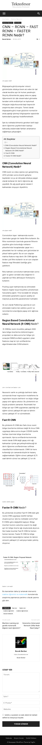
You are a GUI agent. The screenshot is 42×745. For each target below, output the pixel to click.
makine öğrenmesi (22, 611)
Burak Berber (6, 39)
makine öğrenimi (8, 611)
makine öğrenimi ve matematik (15, 594)
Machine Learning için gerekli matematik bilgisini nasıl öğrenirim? (11, 625)
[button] (4, 13)
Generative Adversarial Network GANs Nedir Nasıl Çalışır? (31, 625)
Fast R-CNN (9, 153)
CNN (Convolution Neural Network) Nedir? (21, 145)
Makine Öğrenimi (16, 19)
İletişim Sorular (19, 738)
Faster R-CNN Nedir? (13, 156)
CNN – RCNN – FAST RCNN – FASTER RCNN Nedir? (20, 31)
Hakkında (9, 738)
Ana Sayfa (5, 19)
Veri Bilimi (18, 23)
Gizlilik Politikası (31, 738)
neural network (8, 613)
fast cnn (14, 608)
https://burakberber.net (21, 654)
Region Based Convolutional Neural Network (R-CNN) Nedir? (18, 149)
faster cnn (22, 608)
